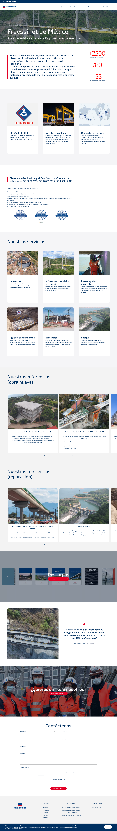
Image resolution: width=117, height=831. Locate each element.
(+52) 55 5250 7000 (71, 812)
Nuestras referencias (94, 6)
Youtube (45, 815)
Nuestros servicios (79, 6)
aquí (21, 828)
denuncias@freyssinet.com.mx (71, 810)
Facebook (45, 817)
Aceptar (107, 827)
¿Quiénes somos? (65, 6)
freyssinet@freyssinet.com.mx (71, 807)
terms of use (41, 775)
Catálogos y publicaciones (57, 579)
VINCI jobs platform (57, 693)
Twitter (46, 812)
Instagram (46, 810)
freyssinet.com (96, 807)
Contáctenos (107, 6)
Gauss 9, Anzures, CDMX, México (71, 815)
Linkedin (45, 807)
